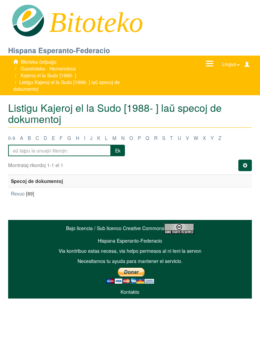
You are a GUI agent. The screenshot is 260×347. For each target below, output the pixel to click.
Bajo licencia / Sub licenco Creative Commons (115, 228)
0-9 (11, 138)
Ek (118, 150)
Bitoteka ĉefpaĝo (39, 61)
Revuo (18, 193)
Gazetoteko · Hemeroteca (48, 68)
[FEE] (28, 20)
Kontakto (130, 291)
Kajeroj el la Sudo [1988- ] (48, 75)
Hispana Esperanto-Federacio (59, 50)
